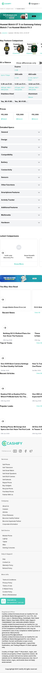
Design (4, 140)
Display (4, 147)
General (4, 132)
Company (4, 501)
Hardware (5, 222)
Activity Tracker (8, 200)
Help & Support (6, 554)
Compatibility (6, 155)
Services (4, 459)
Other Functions (8, 185)
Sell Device (5, 530)
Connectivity (6, 170)
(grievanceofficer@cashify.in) (12, 635)
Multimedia (6, 215)
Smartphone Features (10, 192)
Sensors (4, 177)
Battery (4, 162)
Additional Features (9, 207)
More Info (5, 574)
